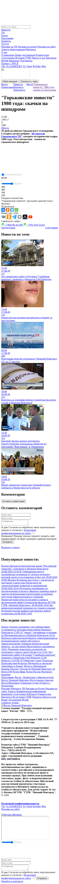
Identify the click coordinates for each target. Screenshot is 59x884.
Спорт (38, 660)
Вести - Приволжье (25, 677)
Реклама (5, 688)
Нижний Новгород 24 (43, 669)
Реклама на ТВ (9, 46)
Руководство (42, 55)
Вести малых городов (41, 680)
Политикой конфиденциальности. (20, 803)
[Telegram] (12, 210)
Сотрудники (7, 58)
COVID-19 (17, 660)
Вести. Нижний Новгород (15, 680)
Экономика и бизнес (12, 666)
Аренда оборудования (13, 49)
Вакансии (14, 60)
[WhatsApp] (16, 210)
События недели (45, 677)
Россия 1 (15, 669)
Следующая (51, 227)
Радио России (33, 671)
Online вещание (10, 81)
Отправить (8, 542)
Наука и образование (35, 666)
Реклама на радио (27, 46)
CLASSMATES (14, 66)
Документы (26, 60)
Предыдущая (8, 227)
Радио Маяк (19, 671)
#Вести (5, 128)
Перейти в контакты (12, 881)
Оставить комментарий (14, 501)
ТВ (3, 32)
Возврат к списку (10, 547)
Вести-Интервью (10, 683)
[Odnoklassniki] (7, 210)
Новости (6, 30)
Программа (7, 38)
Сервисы (6, 702)
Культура (22, 663)
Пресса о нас (38, 58)
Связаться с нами (28, 81)
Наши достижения (25, 55)
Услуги (5, 44)
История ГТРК (23, 58)
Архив (15, 702)
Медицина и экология (40, 663)
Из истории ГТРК (22, 697)
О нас (4, 52)
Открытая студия (29, 683)
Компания (6, 694)
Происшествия (9, 663)
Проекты (6, 41)
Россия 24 (25, 669)
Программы (7, 677)
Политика (47, 660)
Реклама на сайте (46, 46)
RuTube (37, 66)
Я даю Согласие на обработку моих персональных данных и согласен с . (28, 530)
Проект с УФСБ (9, 63)
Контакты (51, 58)
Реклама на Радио (35, 688)
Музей (4, 60)
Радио (4, 35)
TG (24, 66)
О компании (7, 55)
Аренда (12, 691)
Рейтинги (30, 49)
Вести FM (6, 671)
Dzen (29, 66)
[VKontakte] (3, 210)
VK (3, 66)
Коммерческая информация (31, 691)
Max (43, 66)
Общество (28, 660)
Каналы (5, 669)
